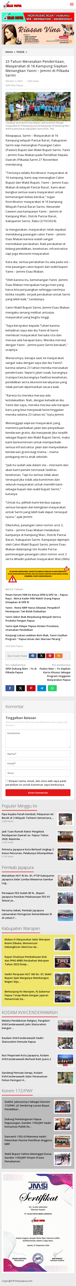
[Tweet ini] (20, 688)
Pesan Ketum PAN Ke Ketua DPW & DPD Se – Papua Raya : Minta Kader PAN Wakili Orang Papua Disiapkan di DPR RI (36, 598)
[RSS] (59, 655)
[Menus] (71, 4)
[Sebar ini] (9, 688)
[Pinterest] (50, 655)
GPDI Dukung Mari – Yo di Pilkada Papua (21, 668)
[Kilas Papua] (12, 4)
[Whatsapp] (52, 688)
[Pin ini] (31, 688)
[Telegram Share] (41, 688)
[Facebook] (33, 655)
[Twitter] (41, 655)
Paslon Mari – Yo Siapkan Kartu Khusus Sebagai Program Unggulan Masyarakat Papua (55, 672)
